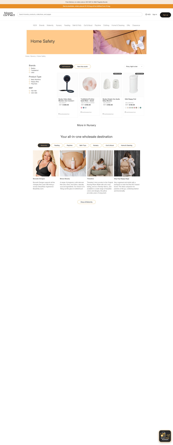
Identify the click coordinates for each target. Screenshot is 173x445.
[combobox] (79, 14)
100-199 (34, 91)
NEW (35, 25)
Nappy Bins (35, 81)
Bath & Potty (77, 25)
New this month (82, 66)
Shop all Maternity (87, 202)
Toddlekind (34, 70)
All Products (66, 66)
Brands (41, 25)
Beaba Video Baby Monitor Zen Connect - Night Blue (67, 100)
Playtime (98, 25)
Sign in (155, 14)
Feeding (67, 25)
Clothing (106, 25)
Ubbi (32, 72)
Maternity (50, 25)
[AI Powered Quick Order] (165, 436)
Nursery (59, 25)
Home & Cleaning (118, 25)
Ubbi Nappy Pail (130, 99)
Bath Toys (83, 145)
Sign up (165, 15)
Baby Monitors (36, 79)
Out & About (88, 25)
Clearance (136, 25)
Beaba (33, 68)
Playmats (34, 84)
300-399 (34, 93)
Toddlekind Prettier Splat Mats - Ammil (87, 100)
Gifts (128, 25)
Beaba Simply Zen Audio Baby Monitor (111, 100)
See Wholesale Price (64, 113)
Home (27, 56)
